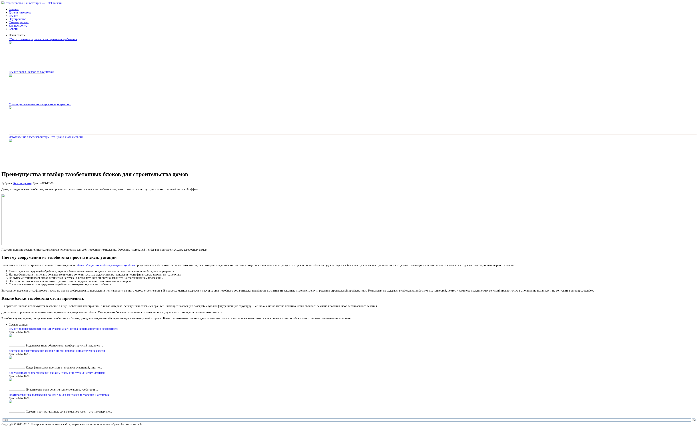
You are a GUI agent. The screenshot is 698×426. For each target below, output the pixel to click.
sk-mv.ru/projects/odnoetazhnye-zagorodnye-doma (106, 265)
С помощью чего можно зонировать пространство (40, 104)
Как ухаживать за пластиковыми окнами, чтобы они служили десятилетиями (57, 372)
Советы (13, 28)
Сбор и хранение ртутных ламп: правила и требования (43, 39)
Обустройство (17, 19)
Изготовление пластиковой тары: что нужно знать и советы (46, 136)
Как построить (18, 25)
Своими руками (19, 22)
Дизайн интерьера (20, 12)
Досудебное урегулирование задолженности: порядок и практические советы (57, 350)
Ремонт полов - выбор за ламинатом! (32, 71)
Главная (14, 9)
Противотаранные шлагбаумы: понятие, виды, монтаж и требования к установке (59, 394)
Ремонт (13, 15)
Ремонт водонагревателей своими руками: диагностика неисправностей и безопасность (63, 328)
